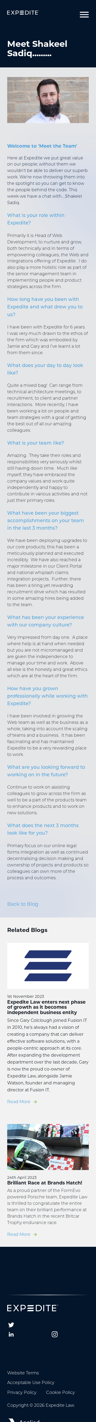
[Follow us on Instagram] (55, 1334)
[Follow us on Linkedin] (11, 1334)
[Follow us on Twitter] (11, 1325)
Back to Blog (22, 904)
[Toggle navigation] (84, 15)
